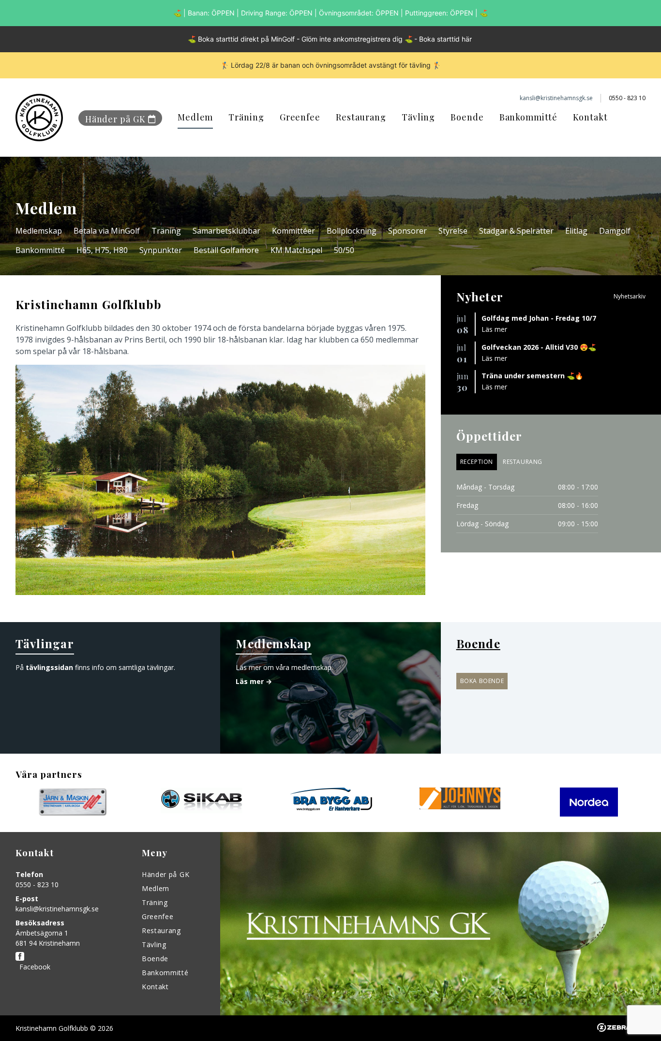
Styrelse (452, 230)
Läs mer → (254, 681)
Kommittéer (293, 230)
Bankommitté (528, 117)
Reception (476, 462)
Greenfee (300, 117)
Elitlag (576, 230)
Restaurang (361, 117)
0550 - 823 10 (37, 884)
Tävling (418, 117)
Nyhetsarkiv (630, 296)
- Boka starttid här (443, 39)
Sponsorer (407, 230)
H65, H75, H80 (102, 250)
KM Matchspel (296, 250)
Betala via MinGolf (107, 230)
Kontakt (590, 117)
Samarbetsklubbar (226, 230)
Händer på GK (115, 119)
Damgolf (615, 230)
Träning (246, 117)
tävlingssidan (49, 667)
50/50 (344, 250)
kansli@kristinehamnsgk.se (57, 908)
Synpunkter (160, 250)
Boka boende (482, 681)
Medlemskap (38, 230)
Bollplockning (351, 230)
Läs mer (494, 329)
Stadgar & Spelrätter (516, 230)
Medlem (195, 117)
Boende (467, 117)
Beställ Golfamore (226, 250)
